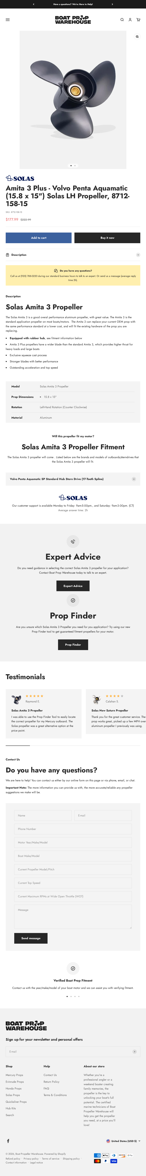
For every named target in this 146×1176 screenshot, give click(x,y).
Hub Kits (11, 1108)
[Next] (112, 4)
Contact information (16, 1162)
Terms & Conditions (55, 1095)
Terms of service (50, 1158)
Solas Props (13, 1095)
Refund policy (13, 1158)
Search (10, 1115)
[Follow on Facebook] (8, 1141)
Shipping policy (71, 1158)
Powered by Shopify (55, 1154)
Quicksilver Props (16, 1102)
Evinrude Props (15, 1082)
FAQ (46, 1088)
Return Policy (51, 1082)
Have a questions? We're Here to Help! (73, 4)
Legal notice (36, 1162)
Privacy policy (31, 1158)
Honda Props (13, 1088)
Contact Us (50, 1075)
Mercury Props (14, 1075)
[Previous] (33, 4)
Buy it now (107, 238)
